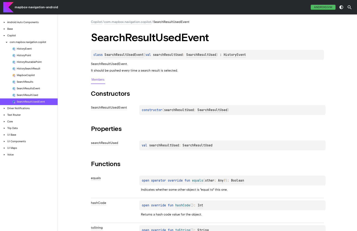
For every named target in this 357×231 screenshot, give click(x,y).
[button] (349, 7)
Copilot (96, 22)
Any (221, 180)
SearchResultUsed (201, 55)
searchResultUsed (164, 145)
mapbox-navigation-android (36, 7)
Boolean (237, 180)
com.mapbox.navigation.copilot (127, 22)
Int (200, 205)
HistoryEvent (235, 55)
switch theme (341, 7)
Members (98, 79)
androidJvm (323, 7)
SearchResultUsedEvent (124, 55)
